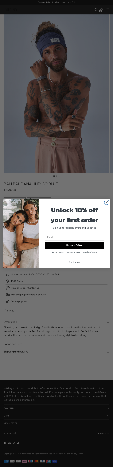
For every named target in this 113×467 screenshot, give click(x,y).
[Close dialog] (106, 202)
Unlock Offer (74, 245)
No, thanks (74, 262)
